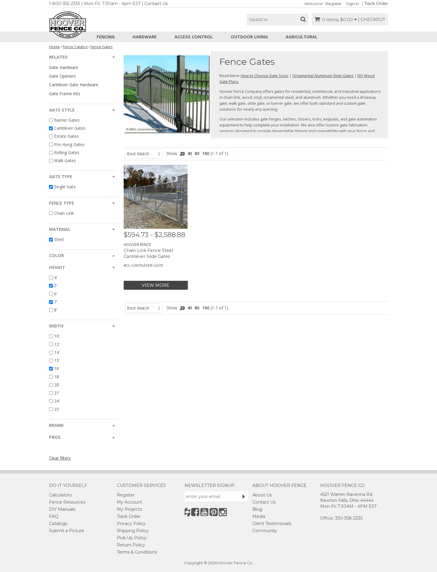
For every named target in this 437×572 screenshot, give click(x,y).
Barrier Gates (67, 120)
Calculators (60, 495)
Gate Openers (62, 76)
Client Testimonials (271, 523)
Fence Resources (67, 502)
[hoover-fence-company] (187, 512)
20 (182, 153)
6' (55, 294)
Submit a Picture (66, 530)
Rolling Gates (66, 152)
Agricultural (301, 37)
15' (57, 360)
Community (264, 530)
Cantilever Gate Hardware (73, 84)
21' (57, 393)
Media (258, 516)
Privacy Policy (131, 523)
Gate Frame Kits (64, 93)
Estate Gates (66, 136)
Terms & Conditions (137, 552)
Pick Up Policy (132, 537)
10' (57, 336)
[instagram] (223, 512)
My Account (129, 502)
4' (55, 277)
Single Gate (65, 187)
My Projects (129, 509)
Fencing (106, 37)
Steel (59, 239)
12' (57, 344)
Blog (257, 509)
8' (55, 310)
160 (205, 153)
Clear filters (60, 458)
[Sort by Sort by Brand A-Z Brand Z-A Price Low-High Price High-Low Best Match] (143, 153)
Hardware (145, 37)
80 (197, 153)
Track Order (376, 3)
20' (57, 385)
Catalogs (58, 523)
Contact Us (156, 3)
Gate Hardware (63, 67)
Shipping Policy (133, 530)
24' (57, 401)
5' (55, 286)
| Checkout (371, 19)
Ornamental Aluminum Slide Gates (322, 75)
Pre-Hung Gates (69, 144)
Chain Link (64, 213)
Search (258, 19)
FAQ (53, 516)
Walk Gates (65, 160)
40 (189, 153)
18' (57, 377)
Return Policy (131, 545)
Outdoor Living (249, 37)
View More (155, 285)
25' (57, 409)
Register (334, 3)
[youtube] (204, 512)
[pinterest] (214, 512)
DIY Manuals (62, 509)
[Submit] (244, 496)
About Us (262, 495)
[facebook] (195, 512)
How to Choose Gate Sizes (264, 75)
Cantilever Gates (70, 128)
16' (57, 369)
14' (57, 352)
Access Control (194, 37)
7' (55, 302)
